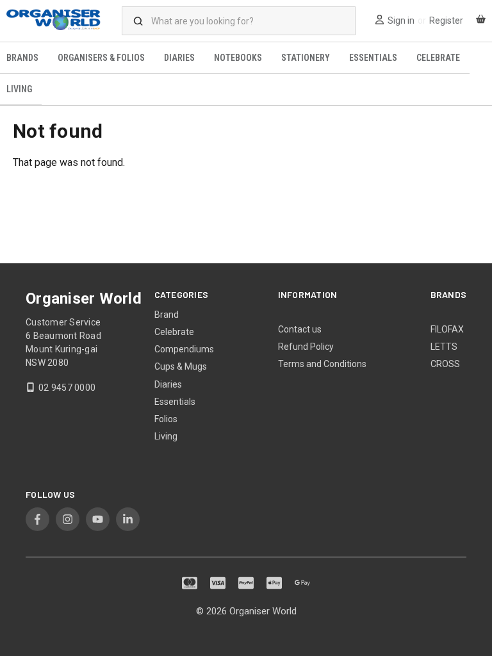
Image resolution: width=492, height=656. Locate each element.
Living (165, 436)
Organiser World (263, 611)
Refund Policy (306, 346)
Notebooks (238, 58)
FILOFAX (447, 329)
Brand (166, 314)
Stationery (305, 58)
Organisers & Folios (101, 58)
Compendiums (184, 349)
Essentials (373, 58)
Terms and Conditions (322, 364)
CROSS (445, 364)
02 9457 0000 (66, 387)
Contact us (300, 329)
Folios (165, 419)
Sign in (401, 20)
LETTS (443, 346)
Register (446, 20)
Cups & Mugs (180, 366)
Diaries (179, 58)
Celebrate (438, 58)
